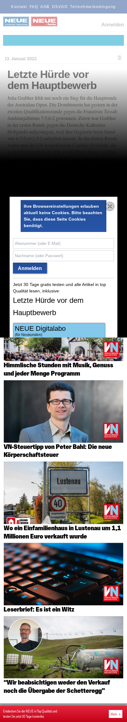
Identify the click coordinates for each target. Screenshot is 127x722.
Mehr (114, 714)
